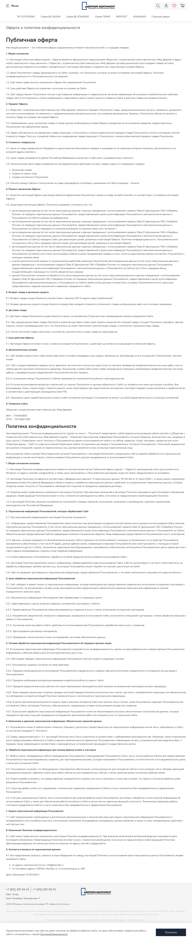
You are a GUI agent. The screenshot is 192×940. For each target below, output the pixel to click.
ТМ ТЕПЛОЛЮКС (26, 16)
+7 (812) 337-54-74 (17, 889)
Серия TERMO (102, 16)
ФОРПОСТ (121, 16)
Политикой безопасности (54, 934)
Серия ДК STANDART (77, 16)
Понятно (171, 932)
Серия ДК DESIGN (50, 16)
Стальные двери (161, 16)
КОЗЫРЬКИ (139, 16)
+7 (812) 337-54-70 (44, 889)
